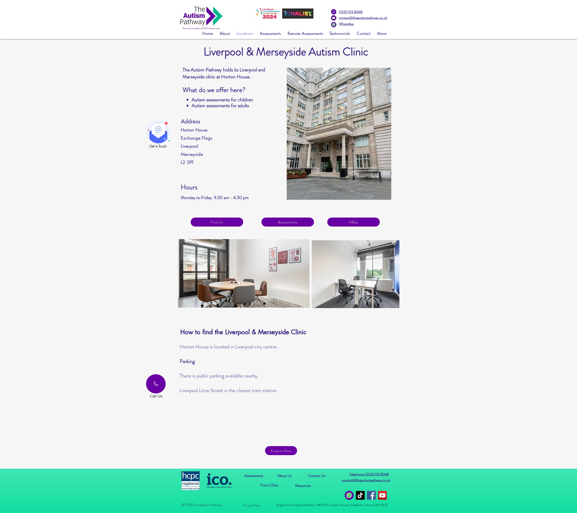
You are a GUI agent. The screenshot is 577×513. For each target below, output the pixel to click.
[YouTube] (382, 495)
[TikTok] (360, 495)
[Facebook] (371, 495)
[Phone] (156, 383)
